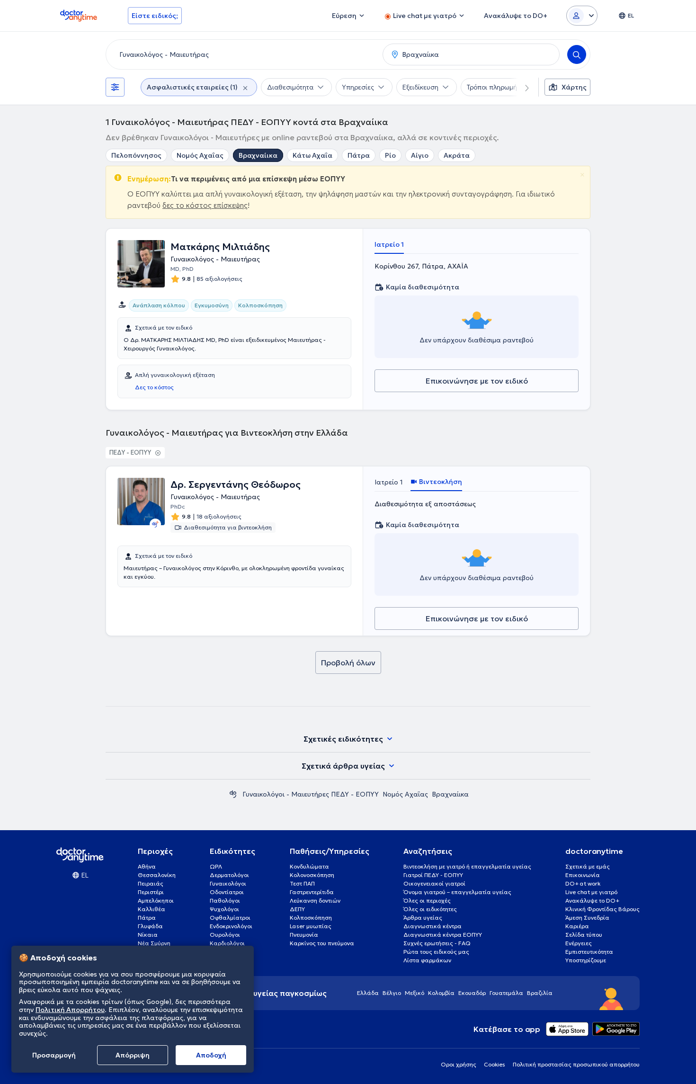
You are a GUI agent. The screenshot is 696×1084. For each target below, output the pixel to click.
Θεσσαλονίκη (157, 874)
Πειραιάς (150, 883)
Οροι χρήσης (458, 1064)
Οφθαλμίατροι (230, 917)
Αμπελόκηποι (156, 900)
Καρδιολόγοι (227, 943)
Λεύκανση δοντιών (315, 900)
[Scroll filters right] (521, 87)
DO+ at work (582, 883)
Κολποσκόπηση (311, 917)
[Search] (576, 54)
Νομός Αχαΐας (200, 155)
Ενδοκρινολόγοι (231, 926)
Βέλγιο (392, 992)
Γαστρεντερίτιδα (312, 892)
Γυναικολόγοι (228, 883)
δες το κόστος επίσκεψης (205, 205)
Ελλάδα (368, 992)
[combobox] (242, 54)
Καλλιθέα (151, 909)
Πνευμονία (304, 934)
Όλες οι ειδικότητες (430, 909)
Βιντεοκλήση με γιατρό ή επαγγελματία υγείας (467, 866)
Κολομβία (441, 992)
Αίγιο (419, 155)
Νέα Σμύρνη (154, 943)
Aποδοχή (211, 1055)
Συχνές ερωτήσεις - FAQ (437, 943)
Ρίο (390, 155)
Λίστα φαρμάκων (427, 960)
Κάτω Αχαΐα (312, 155)
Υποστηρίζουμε (585, 960)
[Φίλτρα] (115, 87)
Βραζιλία (540, 992)
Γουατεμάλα (506, 992)
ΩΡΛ (216, 866)
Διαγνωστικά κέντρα (432, 926)
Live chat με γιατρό (591, 892)
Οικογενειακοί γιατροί (434, 883)
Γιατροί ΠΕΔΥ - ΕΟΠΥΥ (433, 874)
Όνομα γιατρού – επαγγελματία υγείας (457, 892)
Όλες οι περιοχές (427, 900)
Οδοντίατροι (227, 892)
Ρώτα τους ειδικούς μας (436, 951)
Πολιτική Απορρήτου (70, 1009)
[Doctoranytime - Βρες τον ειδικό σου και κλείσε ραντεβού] (233, 794)
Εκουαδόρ (472, 992)
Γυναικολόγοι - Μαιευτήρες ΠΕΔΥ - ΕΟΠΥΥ (310, 794)
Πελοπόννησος (136, 155)
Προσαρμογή (54, 1055)
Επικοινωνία (582, 874)
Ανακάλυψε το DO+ (592, 900)
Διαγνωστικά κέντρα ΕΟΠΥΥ (442, 934)
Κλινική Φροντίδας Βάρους (602, 909)
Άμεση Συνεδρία (587, 917)
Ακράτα (457, 155)
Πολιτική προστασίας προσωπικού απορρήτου (576, 1064)
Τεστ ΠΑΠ (302, 883)
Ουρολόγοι (225, 934)
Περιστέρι (151, 892)
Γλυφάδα (150, 926)
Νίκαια (148, 934)
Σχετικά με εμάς (587, 866)
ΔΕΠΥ (297, 909)
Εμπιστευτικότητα (589, 951)
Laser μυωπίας (310, 926)
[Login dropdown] (582, 16)
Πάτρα (359, 155)
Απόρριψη (133, 1055)
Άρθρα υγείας (422, 917)
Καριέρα (577, 926)
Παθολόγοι (225, 900)
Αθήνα (147, 866)
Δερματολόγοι (229, 874)
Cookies (494, 1064)
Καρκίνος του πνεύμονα (322, 943)
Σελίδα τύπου (583, 934)
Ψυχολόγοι (224, 909)
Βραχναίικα (258, 155)
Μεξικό (414, 992)
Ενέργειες (578, 943)
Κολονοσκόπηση (312, 874)
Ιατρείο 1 (389, 244)
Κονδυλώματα (309, 866)
